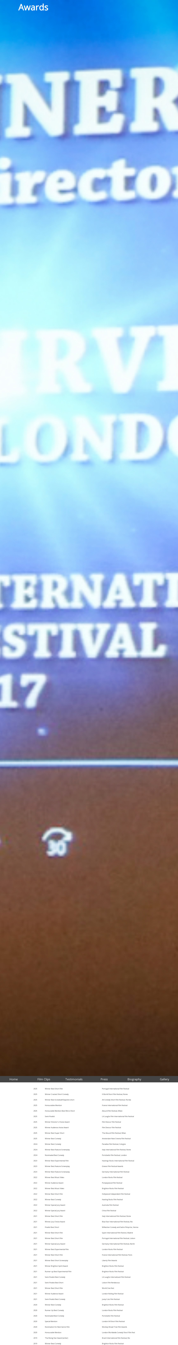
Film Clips (43, 1079)
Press (104, 1079)
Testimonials (74, 1079)
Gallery (164, 1079)
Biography (134, 1079)
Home (13, 1079)
